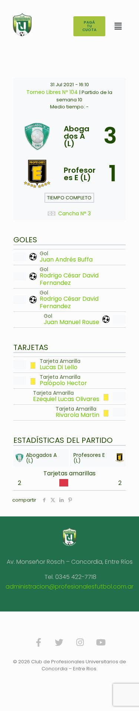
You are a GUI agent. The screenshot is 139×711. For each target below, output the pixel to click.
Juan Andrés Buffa (66, 259)
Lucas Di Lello (58, 367)
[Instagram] (80, 642)
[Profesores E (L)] (69, 174)
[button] (118, 26)
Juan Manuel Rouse (71, 322)
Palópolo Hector (63, 383)
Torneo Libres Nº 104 (52, 92)
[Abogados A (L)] (69, 136)
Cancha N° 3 (74, 213)
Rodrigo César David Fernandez (69, 279)
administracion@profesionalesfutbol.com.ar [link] (69, 586)
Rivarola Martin (77, 415)
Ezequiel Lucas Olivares (66, 399)
